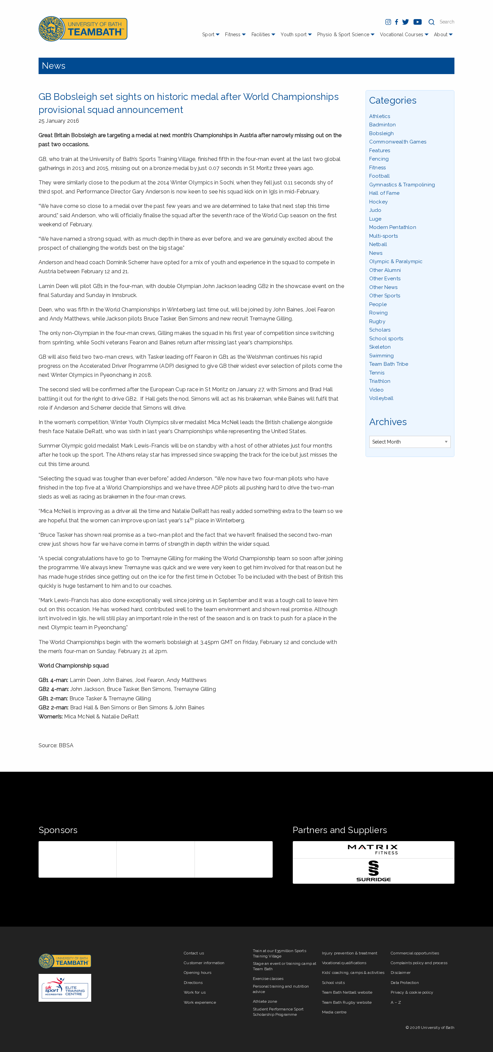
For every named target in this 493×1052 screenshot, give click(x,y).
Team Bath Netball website (347, 992)
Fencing (379, 159)
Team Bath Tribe (388, 364)
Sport (208, 34)
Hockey (378, 202)
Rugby (377, 321)
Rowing (378, 313)
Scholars (379, 330)
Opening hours (197, 972)
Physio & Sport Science (343, 34)
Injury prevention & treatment (350, 953)
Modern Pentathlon (392, 227)
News (54, 66)
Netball (378, 244)
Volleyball (381, 398)
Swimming (381, 356)
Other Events (384, 279)
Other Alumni (385, 270)
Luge (375, 219)
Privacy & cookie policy (412, 992)
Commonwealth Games (397, 142)
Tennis (376, 373)
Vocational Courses (401, 34)
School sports (386, 339)
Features (379, 151)
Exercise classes (268, 978)
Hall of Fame (384, 193)
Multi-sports (383, 236)
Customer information (204, 962)
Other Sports (384, 296)
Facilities (261, 34)
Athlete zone (265, 1001)
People (378, 304)
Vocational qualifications (344, 962)
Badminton (382, 125)
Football (379, 176)
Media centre (334, 1012)
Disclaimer (400, 972)
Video (376, 390)
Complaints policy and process (419, 962)
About (440, 34)
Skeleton (380, 347)
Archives (388, 421)
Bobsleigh (381, 133)
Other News (383, 287)
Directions (193, 982)
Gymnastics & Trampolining (402, 185)
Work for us (195, 992)
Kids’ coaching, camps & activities (353, 972)
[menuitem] (211, 37)
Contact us (194, 953)
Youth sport (294, 34)
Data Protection (405, 982)
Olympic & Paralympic (396, 261)
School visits (333, 982)
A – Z (396, 1002)
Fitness (232, 34)
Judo (375, 210)
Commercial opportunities (415, 953)
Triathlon (379, 381)
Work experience (200, 1002)
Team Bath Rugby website (347, 1002)
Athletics (379, 116)
